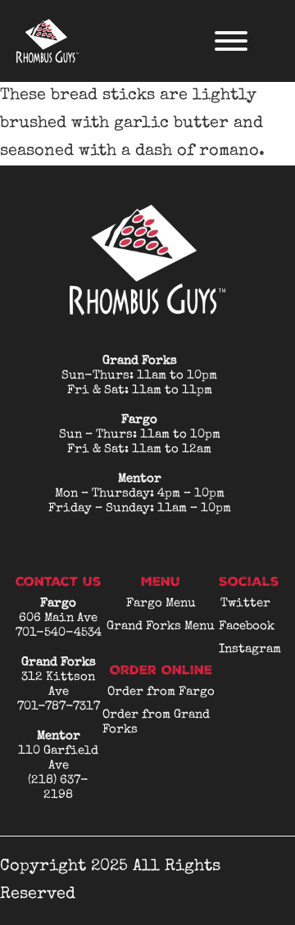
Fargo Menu (161, 603)
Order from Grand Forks (156, 722)
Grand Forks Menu (161, 626)
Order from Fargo (161, 692)
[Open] (231, 41)
